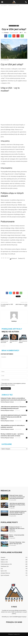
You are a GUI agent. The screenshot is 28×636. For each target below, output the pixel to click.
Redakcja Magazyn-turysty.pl (7, 401)
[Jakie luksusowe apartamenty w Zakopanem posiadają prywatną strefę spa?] (4, 505)
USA (17, 25)
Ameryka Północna (12, 25)
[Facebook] (12, 626)
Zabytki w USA (4, 559)
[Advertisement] (14, 16)
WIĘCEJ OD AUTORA (10, 332)
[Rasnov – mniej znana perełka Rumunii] (4, 536)
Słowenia (3, 557)
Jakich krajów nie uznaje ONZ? (21, 305)
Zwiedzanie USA (5, 566)
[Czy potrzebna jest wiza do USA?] (5, 337)
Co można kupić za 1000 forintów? (7, 305)
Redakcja (6, 32)
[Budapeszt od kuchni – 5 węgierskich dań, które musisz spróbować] (4, 528)
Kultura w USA (4, 562)
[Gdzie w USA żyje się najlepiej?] (23, 337)
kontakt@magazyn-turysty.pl (19, 616)
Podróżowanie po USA (6, 564)
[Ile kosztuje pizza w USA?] (14, 337)
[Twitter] (15, 626)
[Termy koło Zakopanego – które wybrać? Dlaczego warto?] (4, 544)
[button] (26, 2)
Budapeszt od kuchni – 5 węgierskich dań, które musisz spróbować (16, 528)
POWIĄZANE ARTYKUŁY (12, 329)
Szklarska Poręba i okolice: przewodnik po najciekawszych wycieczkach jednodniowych (17, 497)
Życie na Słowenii (5, 575)
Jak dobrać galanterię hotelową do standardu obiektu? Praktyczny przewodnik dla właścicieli (14, 416)
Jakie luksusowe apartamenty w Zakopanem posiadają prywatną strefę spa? (17, 505)
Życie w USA (4, 571)
